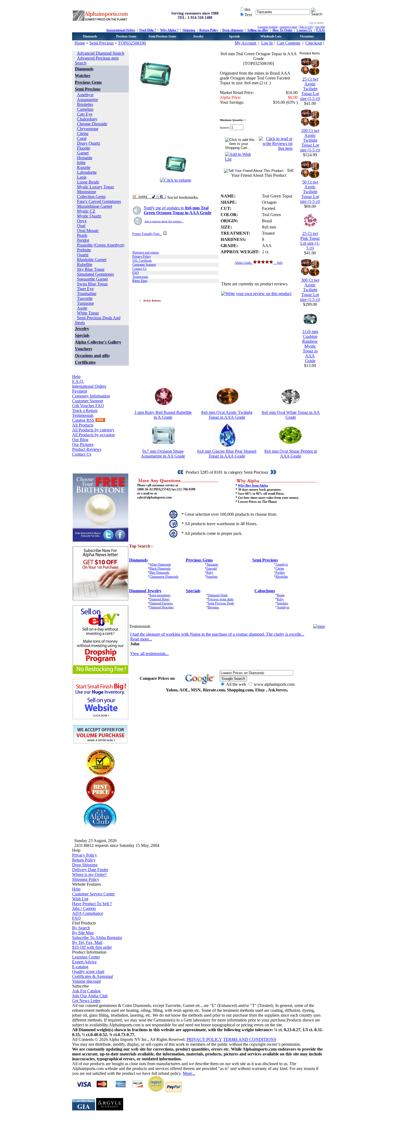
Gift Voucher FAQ (88, 405)
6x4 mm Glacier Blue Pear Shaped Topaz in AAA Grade (226, 453)
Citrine (83, 133)
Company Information (91, 396)
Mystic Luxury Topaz (95, 187)
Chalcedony (87, 119)
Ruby (209, 572)
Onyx (82, 221)
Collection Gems (91, 196)
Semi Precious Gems (162, 36)
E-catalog (80, 966)
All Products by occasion (93, 434)
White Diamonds (160, 564)
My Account (246, 43)
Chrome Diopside (92, 124)
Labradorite (87, 172)
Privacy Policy (141, 256)
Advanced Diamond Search (100, 53)
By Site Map (83, 932)
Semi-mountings (159, 595)
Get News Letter (86, 1000)
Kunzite (83, 167)
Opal (81, 225)
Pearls (82, 235)
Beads (281, 595)
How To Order (282, 30)
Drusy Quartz (88, 143)
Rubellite (84, 264)
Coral (81, 138)
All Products (82, 425)
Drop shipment (232, 30)
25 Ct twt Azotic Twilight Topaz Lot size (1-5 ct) (310, 89)
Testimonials (82, 415)
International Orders (120, 30)
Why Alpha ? (169, 30)
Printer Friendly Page (147, 234)
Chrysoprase (87, 128)
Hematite (84, 157)
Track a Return (84, 410)
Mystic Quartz (89, 216)
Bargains (213, 607)
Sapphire (212, 577)
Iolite (81, 162)
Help (76, 376)
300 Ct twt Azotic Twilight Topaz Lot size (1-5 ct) (310, 290)
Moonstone (86, 191)
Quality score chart (88, 971)
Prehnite (84, 250)
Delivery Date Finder (90, 869)
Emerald (211, 568)
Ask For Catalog (86, 991)
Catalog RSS (83, 420)
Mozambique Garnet (94, 206)
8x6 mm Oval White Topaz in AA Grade (291, 415)
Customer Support (268, 26)
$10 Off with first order (92, 947)
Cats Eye (84, 114)
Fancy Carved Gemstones (99, 201)
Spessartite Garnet (92, 279)
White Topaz (88, 313)
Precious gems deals (221, 599)
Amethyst (85, 94)
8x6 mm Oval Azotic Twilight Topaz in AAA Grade (226, 415)
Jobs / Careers (84, 908)
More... (189, 1073)
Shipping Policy (85, 879)
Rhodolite (281, 577)
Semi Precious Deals (221, 603)
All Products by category (93, 430)
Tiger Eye (85, 288)
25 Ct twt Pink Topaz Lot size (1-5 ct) (310, 240)
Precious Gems (126, 36)
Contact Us (304, 30)
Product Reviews (86, 449)
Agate (82, 308)
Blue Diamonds (159, 572)
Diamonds (90, 36)
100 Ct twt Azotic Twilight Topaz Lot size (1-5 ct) (310, 140)
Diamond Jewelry (145, 590)
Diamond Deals (218, 595)
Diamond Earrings (161, 603)
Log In (267, 43)
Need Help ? (147, 30)
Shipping (189, 30)
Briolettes (85, 104)
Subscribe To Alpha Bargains (97, 937)
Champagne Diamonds (164, 577)
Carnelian (85, 109)
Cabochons (264, 590)
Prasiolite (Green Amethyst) (100, 245)
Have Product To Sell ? (92, 903)
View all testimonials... (149, 653)
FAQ (135, 273)
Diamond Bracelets (161, 607)
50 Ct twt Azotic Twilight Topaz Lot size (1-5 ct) (310, 192)
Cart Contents (288, 43)
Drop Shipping (84, 865)
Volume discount (86, 981)
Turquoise (85, 303)
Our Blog (80, 439)
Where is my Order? (89, 874)
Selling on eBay (257, 30)
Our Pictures (82, 444)
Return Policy (208, 30)
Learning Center (288, 26)
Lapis (81, 177)
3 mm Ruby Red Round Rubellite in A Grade (163, 415)
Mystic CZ (86, 211)
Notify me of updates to (177, 210)
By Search (81, 928)
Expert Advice (84, 962)
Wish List (80, 898)
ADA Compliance (87, 913)
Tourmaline (86, 293)
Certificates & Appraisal (92, 976)
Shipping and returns (145, 252)
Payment (79, 391)
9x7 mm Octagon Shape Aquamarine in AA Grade (163, 453)
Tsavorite (85, 298)
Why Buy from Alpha (253, 485)
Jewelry (198, 36)
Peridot (83, 240)
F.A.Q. (320, 30)
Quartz (83, 254)
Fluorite (83, 148)
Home (80, 43)
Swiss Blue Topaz (92, 284)
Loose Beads (88, 182)
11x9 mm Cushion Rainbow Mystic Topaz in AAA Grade (310, 346)
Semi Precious (101, 43)
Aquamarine (87, 99)
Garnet (83, 153)
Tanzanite (212, 564)
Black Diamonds (160, 568)
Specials (234, 36)
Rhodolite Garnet (91, 259)
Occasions (307, 36)
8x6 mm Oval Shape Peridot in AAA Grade (290, 453)
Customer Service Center (93, 894)
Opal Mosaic (88, 230)
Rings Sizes (139, 281)
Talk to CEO (306, 26)
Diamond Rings (159, 599)
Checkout (313, 43)
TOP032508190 (132, 43)
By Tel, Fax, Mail (87, 942)
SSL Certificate (142, 260)
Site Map (320, 26)
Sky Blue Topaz (91, 269)
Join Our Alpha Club (90, 995)
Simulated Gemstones (95, 274)
